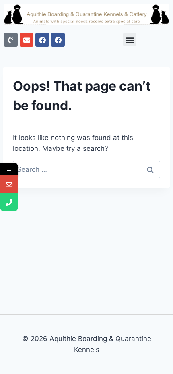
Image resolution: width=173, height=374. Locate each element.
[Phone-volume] (11, 40)
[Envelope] (26, 40)
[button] (129, 39)
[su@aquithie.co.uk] (9, 184)
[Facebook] (42, 40)
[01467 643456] (9, 202)
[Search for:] (86, 169)
